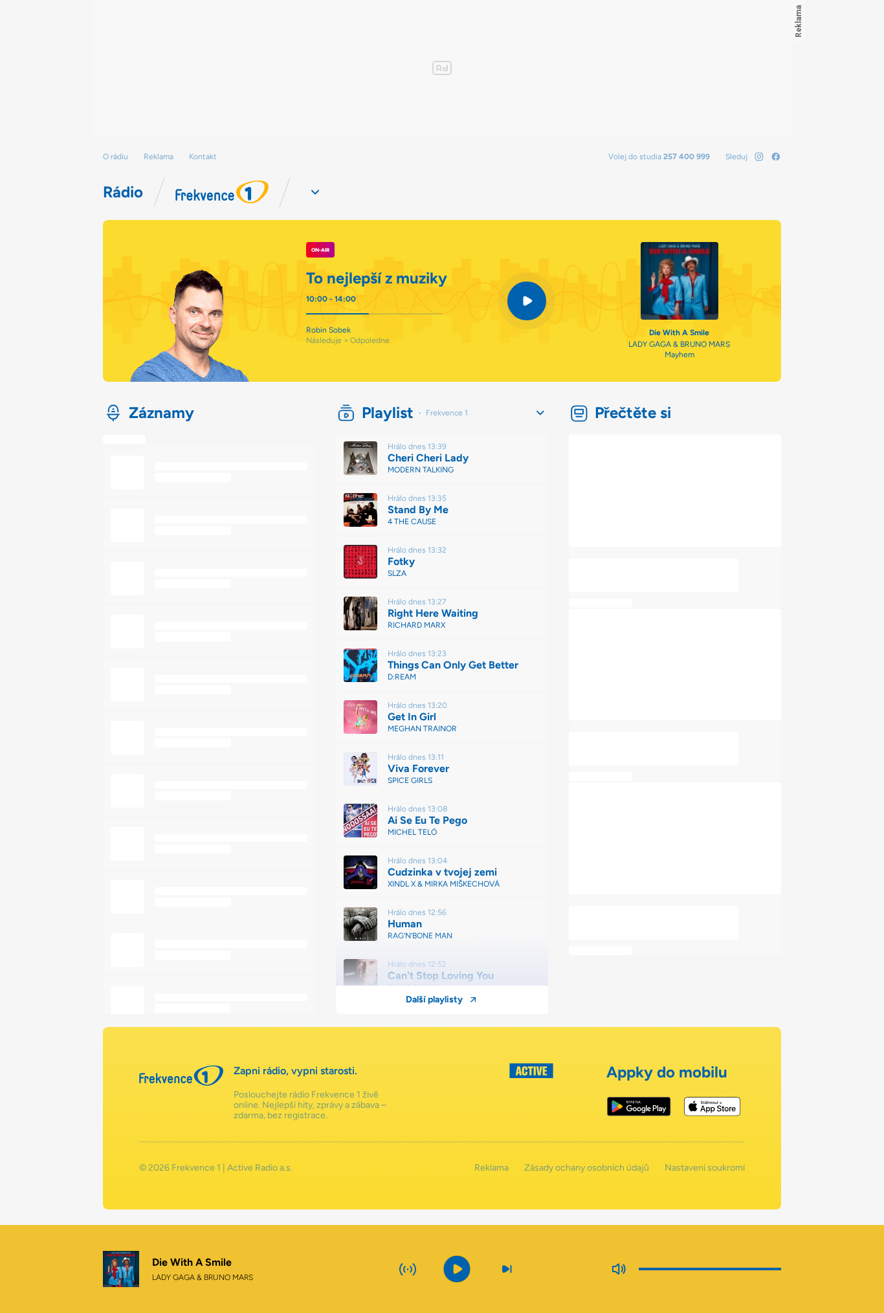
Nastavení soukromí (705, 1168)
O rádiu (115, 156)
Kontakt (203, 156)
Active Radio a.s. (260, 1167)
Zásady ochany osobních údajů (586, 1168)
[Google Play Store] (639, 1106)
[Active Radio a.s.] (531, 1092)
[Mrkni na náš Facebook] (776, 156)
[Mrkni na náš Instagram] (759, 156)
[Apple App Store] (712, 1106)
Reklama (158, 156)
